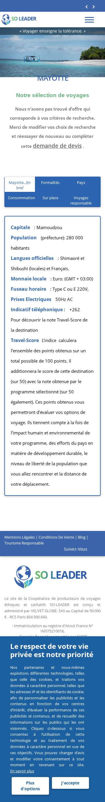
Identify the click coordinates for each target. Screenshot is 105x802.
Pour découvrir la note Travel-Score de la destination (49, 325)
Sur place (50, 197)
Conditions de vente (56, 537)
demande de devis (57, 146)
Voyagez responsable (81, 200)
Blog (81, 537)
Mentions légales (19, 537)
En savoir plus (22, 771)
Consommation (21, 197)
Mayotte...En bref (20, 185)
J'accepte (70, 783)
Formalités (50, 182)
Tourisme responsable (24, 543)
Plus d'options (30, 785)
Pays (81, 182)
